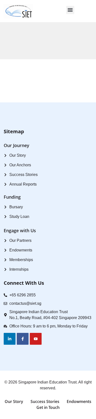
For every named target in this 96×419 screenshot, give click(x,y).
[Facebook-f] (23, 339)
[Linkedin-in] (10, 339)
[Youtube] (36, 339)
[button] (70, 10)
